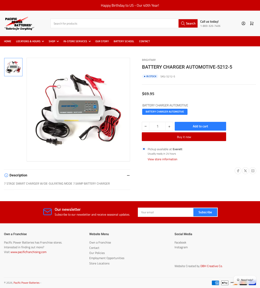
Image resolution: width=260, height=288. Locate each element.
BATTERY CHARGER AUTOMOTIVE (165, 111)
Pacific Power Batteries (27, 283)
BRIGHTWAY (149, 60)
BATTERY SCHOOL (124, 41)
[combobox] (124, 23)
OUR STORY (102, 41)
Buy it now (184, 137)
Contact (94, 247)
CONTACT (144, 41)
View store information (162, 159)
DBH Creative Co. (211, 266)
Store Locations (99, 263)
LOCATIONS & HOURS (28, 41)
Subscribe (205, 212)
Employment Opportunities (106, 258)
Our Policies (97, 253)
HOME (7, 41)
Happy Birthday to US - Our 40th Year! (130, 5)
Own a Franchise (100, 242)
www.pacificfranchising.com (28, 252)
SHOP (52, 41)
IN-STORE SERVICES (75, 41)
